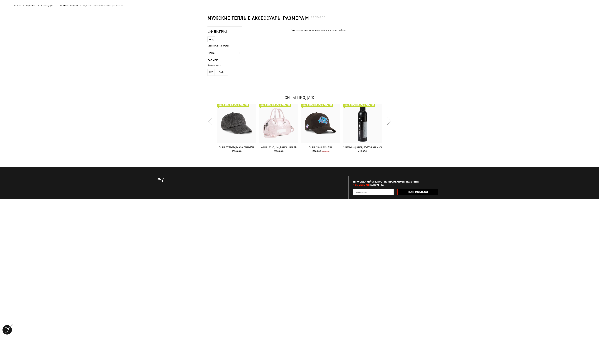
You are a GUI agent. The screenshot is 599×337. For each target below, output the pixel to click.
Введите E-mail (361, 192)
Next (389, 121)
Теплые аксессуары (68, 5)
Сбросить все (214, 65)
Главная (16, 5)
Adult (221, 72)
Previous (210, 121)
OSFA (211, 72)
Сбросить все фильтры (218, 45)
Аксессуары (47, 5)
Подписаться (418, 192)
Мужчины (31, 5)
